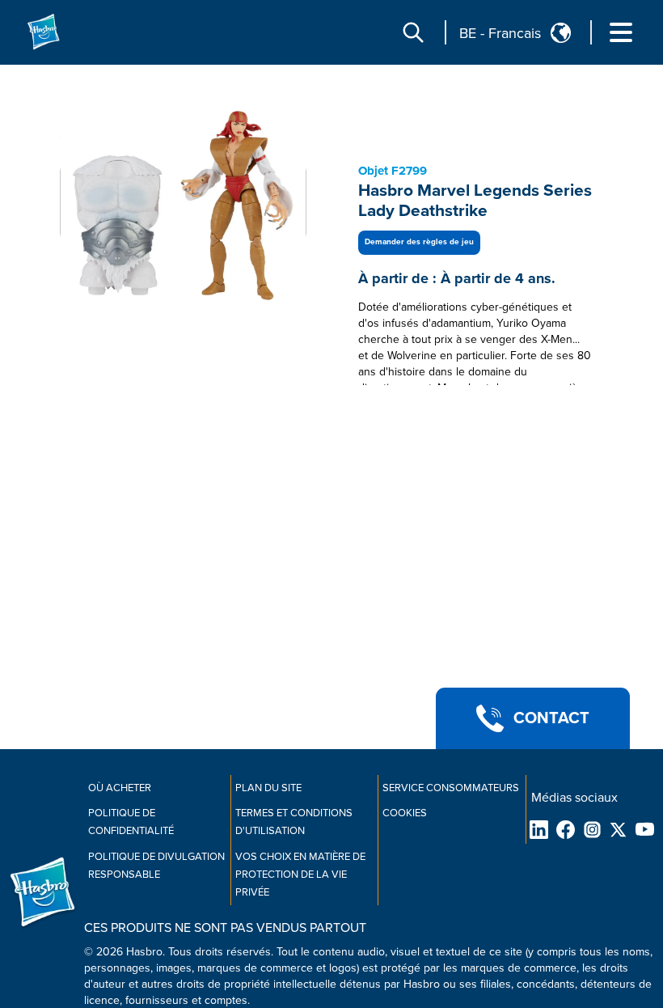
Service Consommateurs (450, 787)
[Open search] (413, 32)
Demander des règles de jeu (419, 242)
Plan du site (268, 787)
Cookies (404, 813)
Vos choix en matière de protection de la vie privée (300, 874)
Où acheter (119, 787)
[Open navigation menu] (621, 32)
